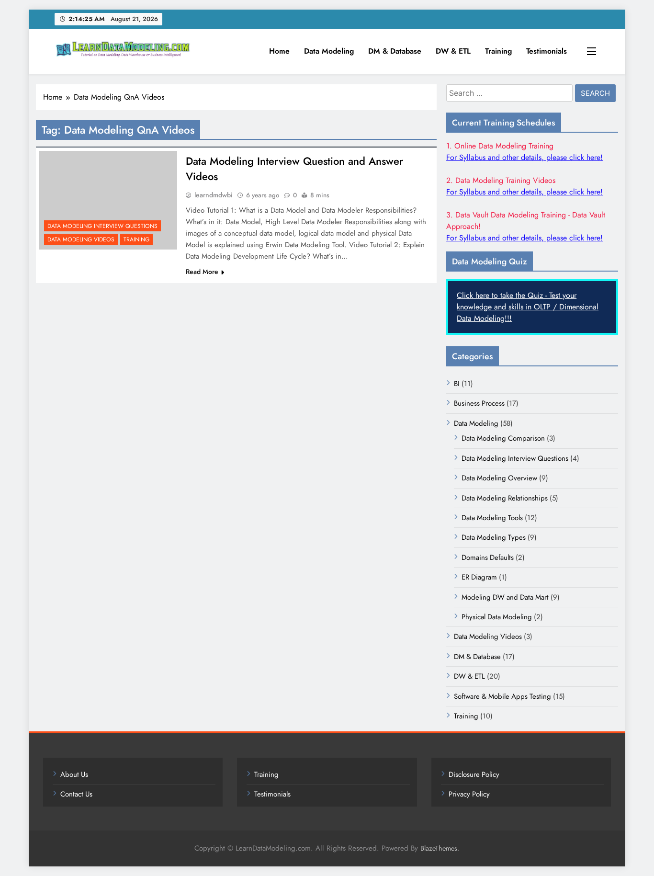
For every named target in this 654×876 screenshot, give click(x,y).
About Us (74, 774)
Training (498, 51)
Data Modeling (329, 51)
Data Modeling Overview (499, 478)
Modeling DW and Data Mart (505, 597)
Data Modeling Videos (80, 239)
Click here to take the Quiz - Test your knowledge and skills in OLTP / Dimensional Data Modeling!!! (527, 307)
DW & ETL (453, 51)
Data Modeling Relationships (505, 498)
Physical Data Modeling (497, 617)
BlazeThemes (438, 848)
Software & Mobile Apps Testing (502, 696)
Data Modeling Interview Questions (102, 226)
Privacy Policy (469, 794)
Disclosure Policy (474, 774)
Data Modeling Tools (492, 517)
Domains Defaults (488, 557)
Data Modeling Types (494, 537)
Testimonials (546, 51)
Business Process (479, 403)
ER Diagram (479, 577)
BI (457, 383)
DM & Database (394, 51)
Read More (202, 271)
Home (279, 51)
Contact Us (76, 794)
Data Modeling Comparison (503, 438)
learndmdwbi (213, 195)
